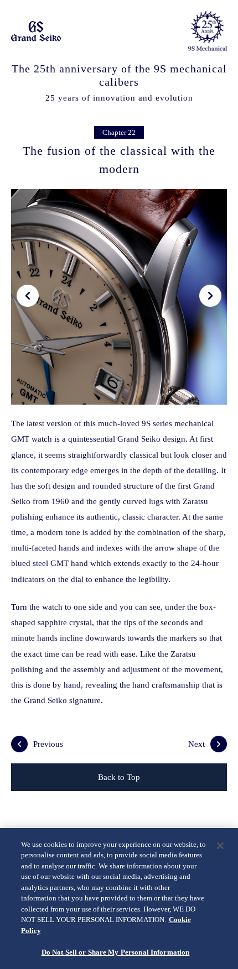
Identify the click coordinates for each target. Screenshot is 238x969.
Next (196, 744)
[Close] (220, 846)
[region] (119, 898)
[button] (28, 296)
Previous (48, 744)
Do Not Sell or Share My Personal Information (116, 952)
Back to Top (119, 777)
